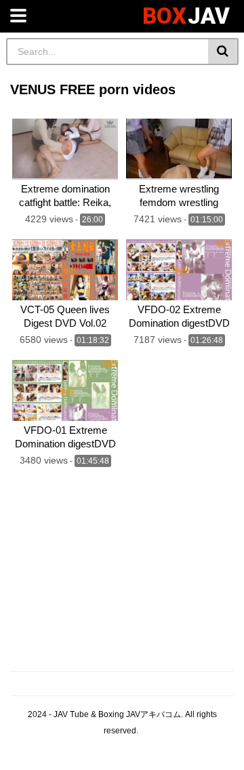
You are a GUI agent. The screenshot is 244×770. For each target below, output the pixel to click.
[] (223, 51)
